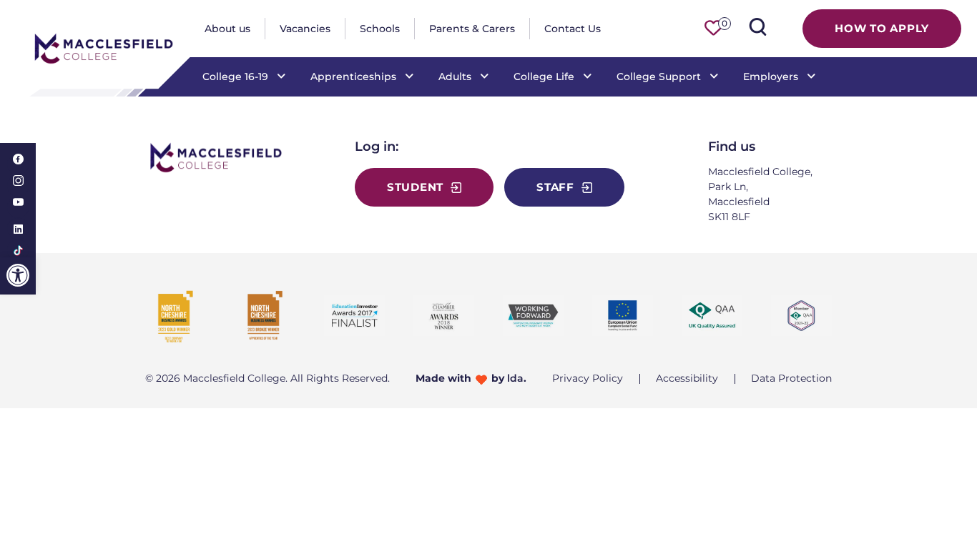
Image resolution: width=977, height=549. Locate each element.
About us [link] (227, 28)
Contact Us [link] (572, 28)
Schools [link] (380, 28)
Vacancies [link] (305, 28)
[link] (18, 275)
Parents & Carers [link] (472, 28)
